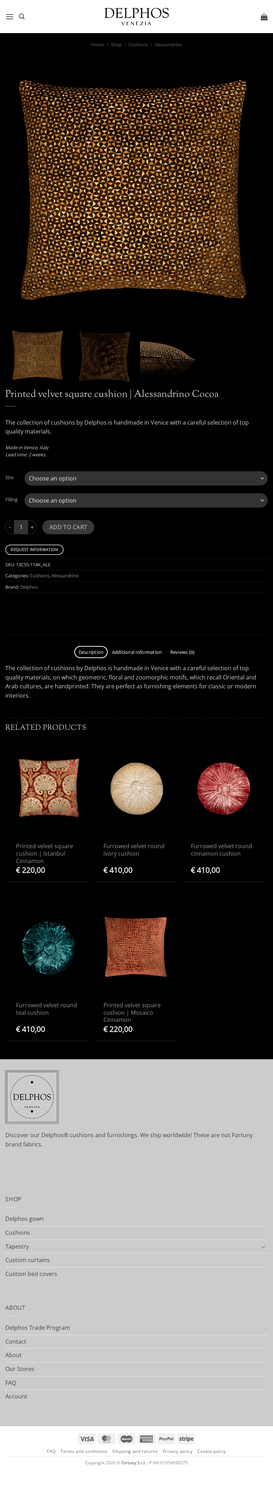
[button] (9, 16)
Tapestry (17, 1246)
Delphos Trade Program (37, 1328)
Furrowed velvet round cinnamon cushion (221, 849)
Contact (15, 1341)
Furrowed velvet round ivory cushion (134, 849)
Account (16, 1396)
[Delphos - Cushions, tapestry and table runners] (136, 16)
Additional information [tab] (137, 652)
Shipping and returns (135, 1451)
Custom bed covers (31, 1274)
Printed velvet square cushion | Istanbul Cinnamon (44, 853)
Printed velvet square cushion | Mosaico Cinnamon (132, 1013)
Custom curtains (27, 1260)
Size (9, 477)
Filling (11, 499)
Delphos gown (24, 1219)
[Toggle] (263, 1246)
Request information (34, 549)
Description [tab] (91, 652)
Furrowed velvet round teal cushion (46, 1009)
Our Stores (19, 1369)
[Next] (253, 191)
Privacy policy (178, 1451)
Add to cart (68, 527)
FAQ (10, 1383)
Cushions (138, 44)
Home (97, 44)
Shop (116, 44)
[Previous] (19, 191)
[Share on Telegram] (14, 610)
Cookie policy (211, 1451)
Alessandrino (168, 44)
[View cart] (264, 17)
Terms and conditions (83, 1451)
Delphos (29, 587)
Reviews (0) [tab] (182, 652)
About (13, 1355)
